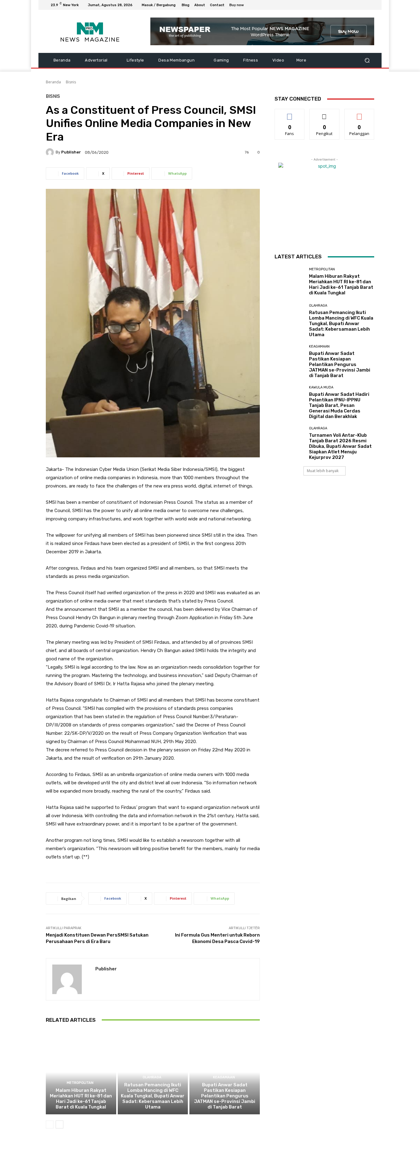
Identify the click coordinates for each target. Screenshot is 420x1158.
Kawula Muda (321, 387)
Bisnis (71, 82)
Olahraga (152, 1077)
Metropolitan (80, 1082)
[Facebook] (341, 5)
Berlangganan (359, 113)
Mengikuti (324, 113)
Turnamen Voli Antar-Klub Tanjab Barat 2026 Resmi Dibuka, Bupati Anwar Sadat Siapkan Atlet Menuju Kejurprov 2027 (340, 446)
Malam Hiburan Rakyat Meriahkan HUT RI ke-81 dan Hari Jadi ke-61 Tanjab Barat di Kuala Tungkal (81, 1099)
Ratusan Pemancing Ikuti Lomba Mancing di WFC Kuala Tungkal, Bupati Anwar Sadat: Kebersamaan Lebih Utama (152, 1096)
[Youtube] (370, 5)
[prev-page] (49, 1124)
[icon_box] (240, 5)
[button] (367, 60)
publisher (71, 152)
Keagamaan (224, 1077)
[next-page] (59, 1124)
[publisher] (51, 152)
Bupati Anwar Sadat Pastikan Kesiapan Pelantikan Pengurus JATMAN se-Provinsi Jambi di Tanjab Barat (224, 1096)
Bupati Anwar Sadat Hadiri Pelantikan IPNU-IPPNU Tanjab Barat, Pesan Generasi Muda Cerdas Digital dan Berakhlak (339, 405)
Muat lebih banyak (323, 470)
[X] (355, 5)
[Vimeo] (363, 5)
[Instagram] (348, 5)
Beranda (53, 82)
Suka (290, 113)
